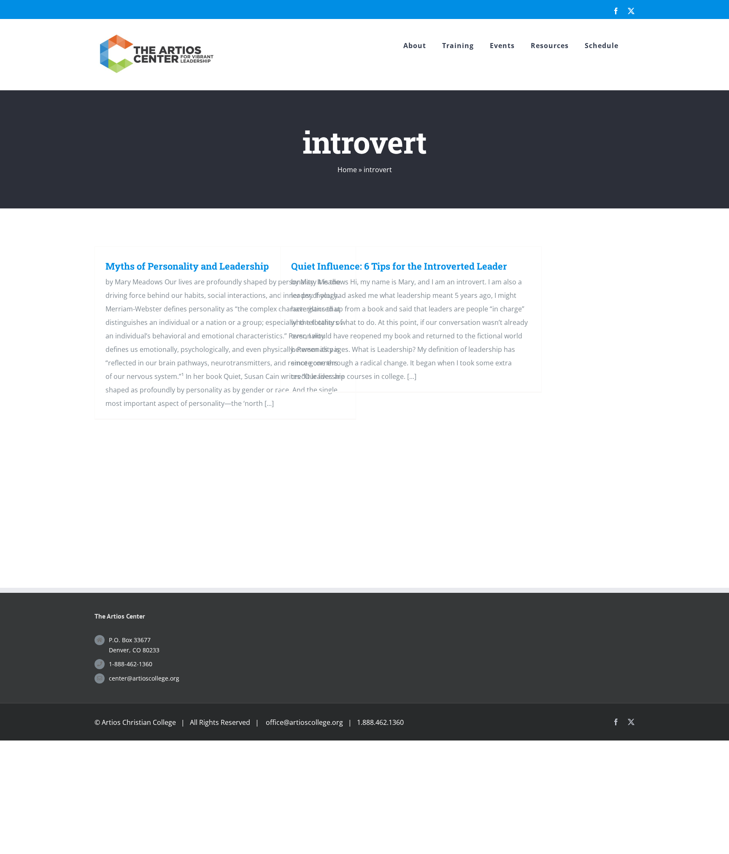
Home (347, 169)
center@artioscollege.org (144, 678)
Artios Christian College (139, 722)
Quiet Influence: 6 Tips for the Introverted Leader (399, 266)
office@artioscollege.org (304, 722)
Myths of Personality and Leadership (187, 266)
